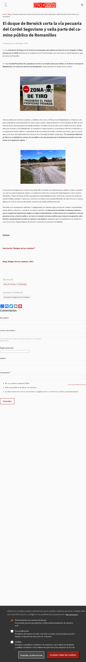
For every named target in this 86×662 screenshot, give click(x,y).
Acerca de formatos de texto (77, 384)
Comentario (5, 373)
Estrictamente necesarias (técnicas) (30, 620)
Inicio (4, 14)
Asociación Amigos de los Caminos (17, 297)
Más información (72, 615)
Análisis (18, 642)
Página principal (6, 348)
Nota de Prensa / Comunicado (15, 284)
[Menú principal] (6, 5)
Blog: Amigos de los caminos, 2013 (18, 261)
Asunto (3, 358)
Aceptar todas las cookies (63, 655)
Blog (9, 14)
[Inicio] (45, 5)
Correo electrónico (7, 330)
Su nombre (4, 318)
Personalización (22, 631)
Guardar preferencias (31, 655)
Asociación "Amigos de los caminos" (19, 248)
